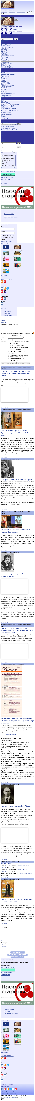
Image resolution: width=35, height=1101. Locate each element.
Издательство (4, 88)
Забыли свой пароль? (7, 241)
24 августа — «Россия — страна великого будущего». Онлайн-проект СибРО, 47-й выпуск (16, 373)
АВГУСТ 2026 (5, 179)
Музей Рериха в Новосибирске (10, 104)
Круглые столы (5, 76)
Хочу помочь (4, 95)
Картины (3, 109)
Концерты (4, 80)
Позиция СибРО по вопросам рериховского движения (11, 215)
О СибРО (3, 72)
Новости (3, 101)
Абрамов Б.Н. (5, 58)
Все (2, 944)
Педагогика (4, 84)
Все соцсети (4, 118)
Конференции (5, 82)
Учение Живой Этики (7, 45)
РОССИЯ (3, 116)
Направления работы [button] (4, 69)
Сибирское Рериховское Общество (9, 1091)
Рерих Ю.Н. (4, 54)
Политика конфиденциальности (8, 1093)
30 (1, 941)
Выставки (3, 78)
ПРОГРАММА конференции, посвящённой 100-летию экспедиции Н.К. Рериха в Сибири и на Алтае (17, 721)
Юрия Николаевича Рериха (25, 873)
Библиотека (4, 107)
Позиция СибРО (5, 65)
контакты (12, 12)
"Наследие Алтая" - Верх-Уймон (10, 110)
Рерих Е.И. (4, 50)
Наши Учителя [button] (3, 42)
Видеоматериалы (6, 112)
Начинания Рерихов (6, 63)
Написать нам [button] (5, 1086)
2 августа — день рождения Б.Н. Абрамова (16, 806)
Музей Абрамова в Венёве (8, 128)
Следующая (4, 946)
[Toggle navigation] (1, 16)
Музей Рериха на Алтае (7, 126)
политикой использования (8, 1097)
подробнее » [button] (4, 407)
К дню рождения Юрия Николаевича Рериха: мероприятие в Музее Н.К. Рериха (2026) (16, 433)
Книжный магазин (6, 90)
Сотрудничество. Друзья (8, 93)
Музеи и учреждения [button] (4, 121)
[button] (7, 279)
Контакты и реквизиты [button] (7, 1084)
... (1, 939)
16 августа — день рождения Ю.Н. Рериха (16, 480)
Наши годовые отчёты (7, 74)
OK (2, 1099)
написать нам (21, 12)
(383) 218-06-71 (16, 29)
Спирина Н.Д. (5, 60)
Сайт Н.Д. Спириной (7, 67)
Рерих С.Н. (4, 56)
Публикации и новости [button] (4, 98)
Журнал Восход (5, 103)
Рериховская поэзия (6, 86)
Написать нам (8, 315)
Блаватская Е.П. (5, 48)
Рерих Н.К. (4, 52)
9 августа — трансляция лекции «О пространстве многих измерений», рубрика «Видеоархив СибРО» (17, 630)
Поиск (16, 19)
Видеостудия (4, 92)
